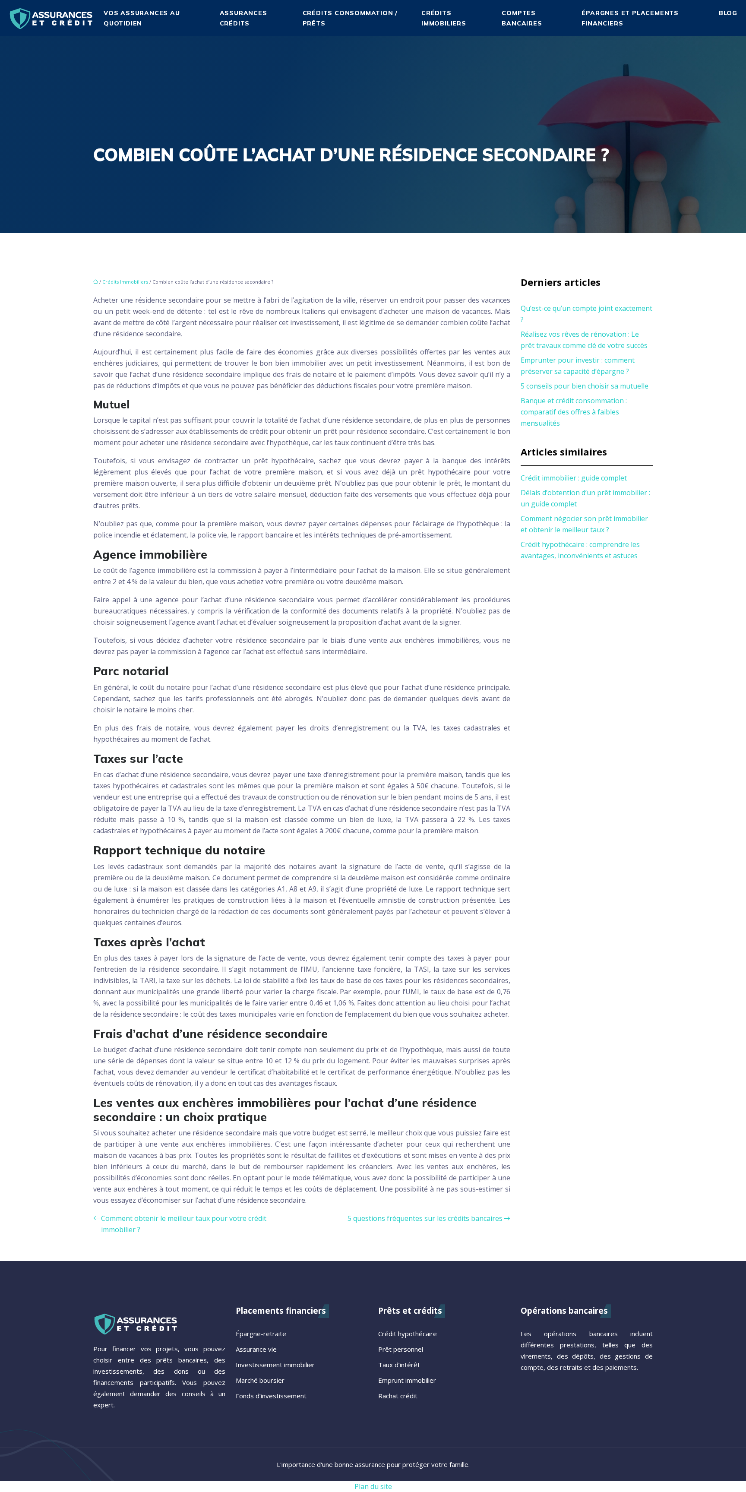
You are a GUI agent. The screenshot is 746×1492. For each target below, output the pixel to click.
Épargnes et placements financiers (630, 18)
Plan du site (373, 1486)
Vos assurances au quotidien (142, 18)
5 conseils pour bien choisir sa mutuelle (584, 386)
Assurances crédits (243, 18)
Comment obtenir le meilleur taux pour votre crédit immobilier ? (183, 1224)
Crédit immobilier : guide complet (574, 478)
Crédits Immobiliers (443, 18)
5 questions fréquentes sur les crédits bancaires (425, 1218)
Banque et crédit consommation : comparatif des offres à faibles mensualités (574, 412)
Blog (728, 13)
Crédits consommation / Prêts (350, 18)
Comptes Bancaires (522, 18)
